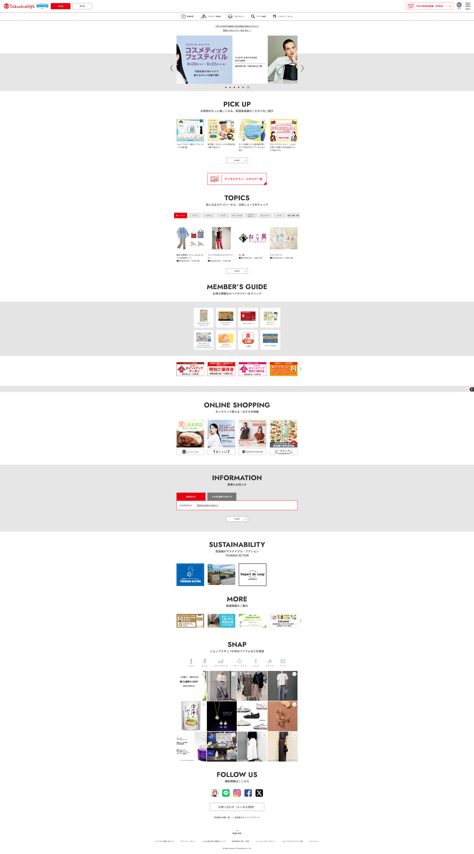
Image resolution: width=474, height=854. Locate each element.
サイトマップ (314, 841)
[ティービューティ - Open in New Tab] (221, 452)
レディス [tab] (209, 215)
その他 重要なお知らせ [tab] (222, 496)
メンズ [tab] (223, 215)
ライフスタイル (221, 665)
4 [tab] (238, 87)
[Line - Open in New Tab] (226, 795)
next (300, 369)
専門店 (82, 6)
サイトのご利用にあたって (164, 841)
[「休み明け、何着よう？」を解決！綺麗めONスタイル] (252, 433)
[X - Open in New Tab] (259, 795)
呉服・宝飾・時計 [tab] (293, 215)
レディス (269, 665)
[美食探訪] (190, 433)
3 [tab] (234, 87)
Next (302, 68)
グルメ (205, 665)
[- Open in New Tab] (191, 686)
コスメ (191, 665)
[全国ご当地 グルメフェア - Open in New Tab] (283, 433)
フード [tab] (194, 215)
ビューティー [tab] (265, 215)
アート (283, 665)
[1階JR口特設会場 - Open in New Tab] (221, 626)
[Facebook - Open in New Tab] (248, 795)
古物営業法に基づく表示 (240, 841)
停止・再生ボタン (248, 87)
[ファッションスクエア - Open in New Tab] (252, 452)
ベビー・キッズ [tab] (237, 215)
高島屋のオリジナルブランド (247, 817)
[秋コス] (221, 433)
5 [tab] (243, 87)
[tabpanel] (237, 60)
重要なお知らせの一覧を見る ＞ (237, 30)
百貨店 (60, 6)
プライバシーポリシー (188, 841)
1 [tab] (225, 87)
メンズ (256, 665)
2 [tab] (230, 87)
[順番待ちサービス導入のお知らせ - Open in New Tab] (252, 626)
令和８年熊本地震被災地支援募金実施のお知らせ (237, 26)
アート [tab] (279, 215)
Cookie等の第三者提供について (214, 841)
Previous (171, 68)
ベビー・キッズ (240, 665)
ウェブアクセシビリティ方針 (292, 841)
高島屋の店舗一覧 (222, 817)
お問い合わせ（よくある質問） (237, 807)
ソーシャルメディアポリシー (266, 841)
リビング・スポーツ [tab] (251, 215)
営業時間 (190, 16)
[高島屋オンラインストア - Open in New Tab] (190, 452)
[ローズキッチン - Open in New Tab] (283, 452)
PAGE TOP (237, 833)
